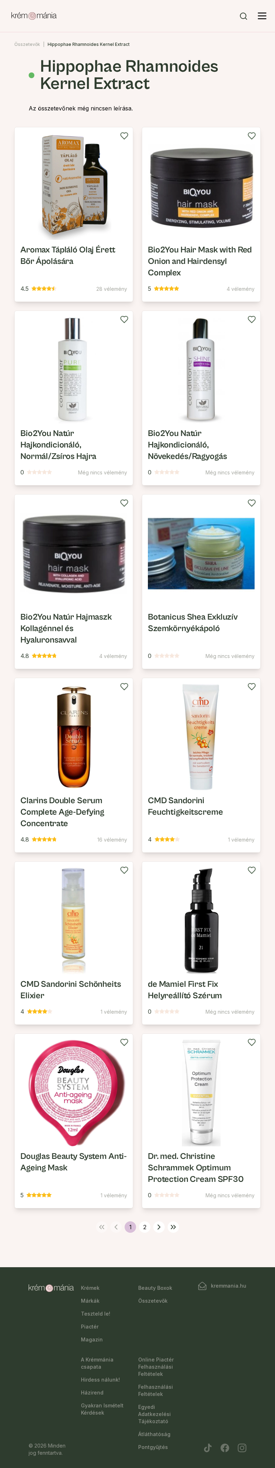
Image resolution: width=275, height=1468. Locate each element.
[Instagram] (242, 1448)
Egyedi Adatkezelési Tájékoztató (154, 1414)
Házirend (92, 1392)
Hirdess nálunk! (100, 1380)
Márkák (90, 1301)
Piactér (89, 1326)
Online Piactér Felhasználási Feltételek (156, 1366)
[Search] (243, 16)
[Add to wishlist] (124, 136)
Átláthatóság (154, 1434)
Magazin (92, 1339)
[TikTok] (207, 1448)
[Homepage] (34, 16)
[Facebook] (225, 1448)
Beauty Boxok (155, 1288)
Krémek (90, 1288)
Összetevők (27, 44)
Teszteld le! (95, 1314)
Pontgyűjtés (153, 1447)
